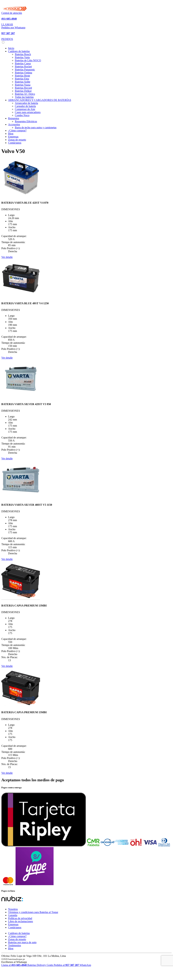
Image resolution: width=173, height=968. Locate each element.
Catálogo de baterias (19, 933)
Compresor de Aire (25, 109)
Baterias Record (23, 87)
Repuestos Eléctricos (26, 121)
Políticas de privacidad (20, 918)
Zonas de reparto (17, 139)
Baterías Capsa (23, 63)
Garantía (12, 915)
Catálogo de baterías (19, 51)
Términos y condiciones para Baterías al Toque (33, 912)
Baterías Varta (22, 57)
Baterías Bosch (23, 54)
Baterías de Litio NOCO (28, 60)
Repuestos (13, 118)
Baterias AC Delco (25, 93)
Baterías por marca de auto (22, 942)
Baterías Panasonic (25, 69)
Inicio (11, 48)
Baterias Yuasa (22, 84)
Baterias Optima (23, 72)
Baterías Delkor (23, 90)
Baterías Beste (22, 75)
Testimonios (14, 945)
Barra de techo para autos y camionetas (35, 127)
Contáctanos (14, 142)
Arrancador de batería (26, 103)
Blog (10, 133)
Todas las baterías (24, 97)
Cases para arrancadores (28, 112)
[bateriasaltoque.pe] (14, 9)
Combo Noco (22, 115)
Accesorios (14, 124)
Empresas (13, 136)
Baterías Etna (22, 78)
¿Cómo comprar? (17, 130)
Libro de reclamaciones (20, 921)
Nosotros (13, 909)
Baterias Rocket (23, 66)
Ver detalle (7, 257)
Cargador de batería (25, 106)
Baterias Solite (22, 81)
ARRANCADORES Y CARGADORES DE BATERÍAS (39, 100)
